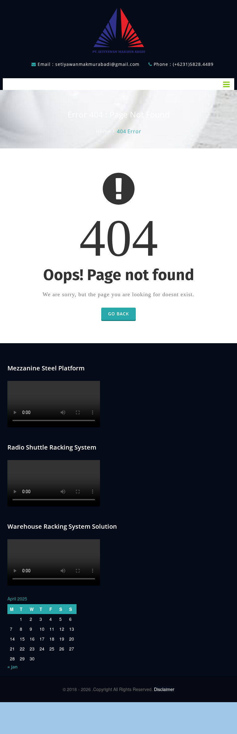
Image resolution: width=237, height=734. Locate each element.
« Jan (12, 667)
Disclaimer (164, 689)
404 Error (129, 131)
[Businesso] (118, 29)
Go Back (118, 314)
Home (103, 131)
